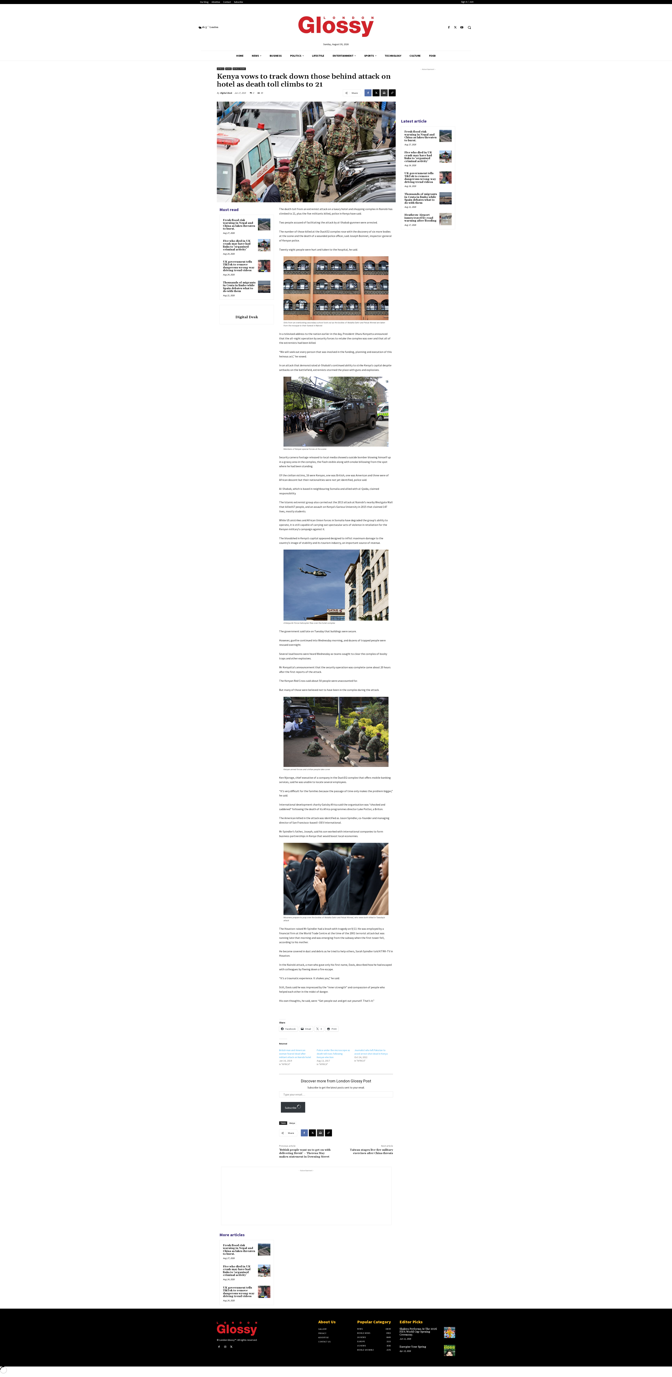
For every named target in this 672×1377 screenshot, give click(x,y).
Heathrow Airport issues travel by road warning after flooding (420, 217)
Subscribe (291, 1107)
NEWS (228, 69)
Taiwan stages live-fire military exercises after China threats (371, 1151)
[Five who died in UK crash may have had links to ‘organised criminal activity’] (264, 245)
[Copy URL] (392, 92)
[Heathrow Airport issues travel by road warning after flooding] (445, 219)
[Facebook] (448, 27)
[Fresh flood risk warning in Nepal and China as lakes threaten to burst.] (264, 224)
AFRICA (221, 69)
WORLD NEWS (239, 69)
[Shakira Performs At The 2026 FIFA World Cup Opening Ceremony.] (449, 1332)
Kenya (292, 1123)
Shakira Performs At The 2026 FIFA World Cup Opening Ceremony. (418, 1331)
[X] (455, 27)
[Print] (384, 92)
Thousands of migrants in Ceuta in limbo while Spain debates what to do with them (239, 287)
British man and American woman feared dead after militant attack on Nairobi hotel (295, 1054)
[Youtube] (462, 27)
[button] (469, 27)
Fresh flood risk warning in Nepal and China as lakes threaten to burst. (239, 225)
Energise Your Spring (413, 1346)
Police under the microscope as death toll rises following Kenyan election (333, 1054)
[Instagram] (225, 1347)
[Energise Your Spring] (449, 1350)
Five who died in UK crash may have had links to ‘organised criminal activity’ (236, 245)
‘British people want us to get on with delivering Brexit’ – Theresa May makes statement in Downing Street (305, 1153)
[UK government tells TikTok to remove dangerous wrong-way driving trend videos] (264, 266)
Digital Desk (226, 92)
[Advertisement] (313, 1196)
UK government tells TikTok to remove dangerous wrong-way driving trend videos (238, 266)
